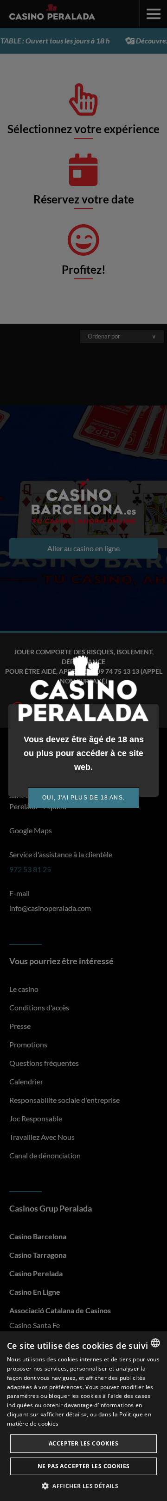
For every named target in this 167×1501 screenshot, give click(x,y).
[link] (83, 797)
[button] (83, 1485)
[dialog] (83, 1416)
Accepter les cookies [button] (83, 1443)
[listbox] (155, 1342)
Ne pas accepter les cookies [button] (84, 1466)
